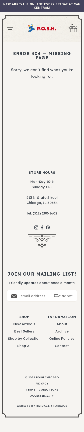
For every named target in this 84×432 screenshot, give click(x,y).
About (61, 324)
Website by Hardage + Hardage (42, 406)
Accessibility (42, 396)
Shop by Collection (24, 338)
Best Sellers (24, 331)
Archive (62, 331)
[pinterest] (48, 225)
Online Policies (61, 338)
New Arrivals (24, 324)
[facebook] (42, 225)
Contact (62, 345)
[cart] (72, 27)
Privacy (42, 383)
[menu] (10, 28)
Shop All (24, 345)
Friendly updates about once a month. (42, 282)
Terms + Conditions (42, 389)
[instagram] (36, 225)
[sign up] (63, 295)
